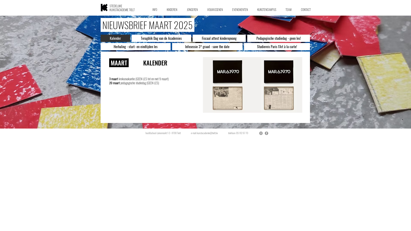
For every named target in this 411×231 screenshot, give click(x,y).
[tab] (115, 38)
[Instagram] (261, 133)
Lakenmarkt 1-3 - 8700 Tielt (169, 133)
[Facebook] (266, 133)
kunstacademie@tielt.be (207, 133)
